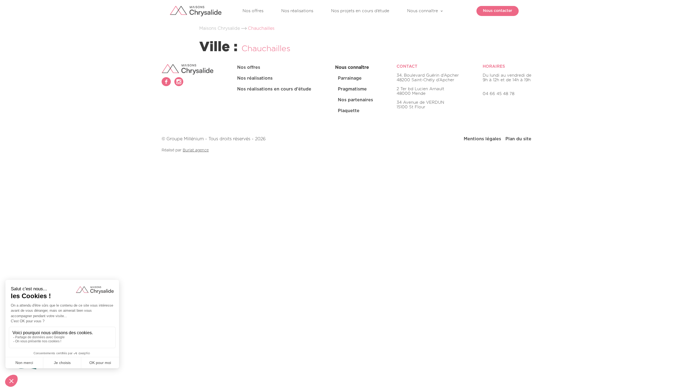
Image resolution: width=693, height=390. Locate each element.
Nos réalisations (297, 11)
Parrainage (350, 78)
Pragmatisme (352, 89)
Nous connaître (422, 11)
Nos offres (253, 11)
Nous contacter (497, 11)
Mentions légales (482, 139)
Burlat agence (196, 150)
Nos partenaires (355, 100)
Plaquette (348, 111)
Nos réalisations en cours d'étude (274, 89)
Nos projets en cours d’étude (360, 11)
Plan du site (518, 139)
